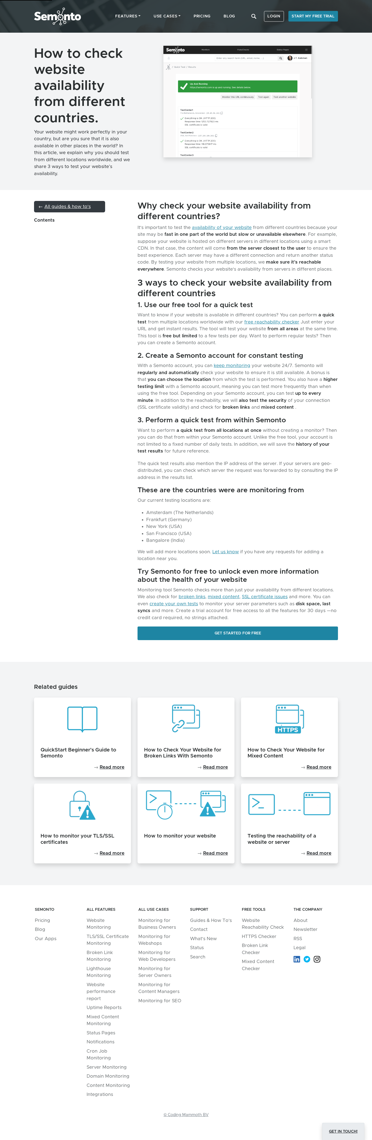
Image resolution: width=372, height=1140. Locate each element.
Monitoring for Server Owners (154, 972)
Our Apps (45, 938)
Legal (300, 947)
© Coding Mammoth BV (186, 1115)
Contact (199, 929)
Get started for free (238, 633)
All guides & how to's (67, 206)
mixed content (223, 596)
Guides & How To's (211, 920)
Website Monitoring (99, 924)
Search (254, 16)
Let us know (225, 551)
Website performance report (101, 991)
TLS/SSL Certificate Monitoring (108, 940)
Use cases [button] (166, 16)
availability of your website (222, 227)
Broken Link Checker (255, 949)
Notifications (100, 1042)
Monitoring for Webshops (154, 940)
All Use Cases (153, 910)
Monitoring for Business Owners (157, 924)
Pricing (202, 16)
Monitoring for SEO (159, 1000)
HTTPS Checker (259, 936)
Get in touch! (343, 1131)
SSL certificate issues (265, 596)
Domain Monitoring (108, 1076)
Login (273, 16)
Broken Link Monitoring (100, 956)
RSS (298, 938)
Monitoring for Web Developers (156, 956)
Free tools (254, 910)
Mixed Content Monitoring (103, 1020)
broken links (192, 596)
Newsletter (306, 929)
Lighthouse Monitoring (99, 972)
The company (308, 910)
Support (199, 910)
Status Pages (101, 1033)
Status (197, 947)
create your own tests (174, 603)
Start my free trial (313, 16)
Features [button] (126, 16)
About (300, 920)
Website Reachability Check (263, 924)
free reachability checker (271, 322)
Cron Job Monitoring (99, 1054)
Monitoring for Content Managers (158, 988)
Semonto (57, 16)
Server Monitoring (107, 1067)
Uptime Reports (104, 1007)
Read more (112, 767)
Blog (229, 16)
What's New (203, 938)
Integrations (100, 1094)
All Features (101, 910)
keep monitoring (232, 365)
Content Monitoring (108, 1085)
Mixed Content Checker (258, 965)
